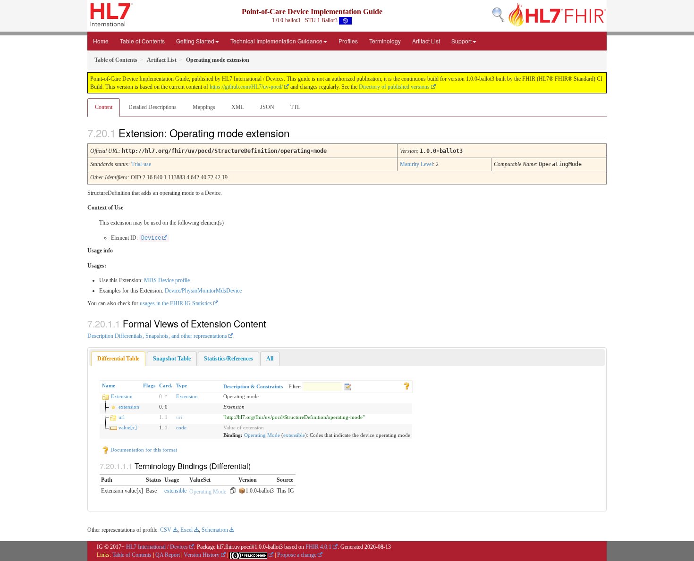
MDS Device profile (167, 280)
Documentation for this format (143, 449)
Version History (202, 555)
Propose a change (296, 555)
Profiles (348, 41)
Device (151, 237)
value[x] (127, 427)
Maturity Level (416, 164)
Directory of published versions (394, 87)
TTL (295, 107)
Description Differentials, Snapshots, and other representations (157, 336)
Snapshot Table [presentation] (172, 358)
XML (237, 107)
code (181, 427)
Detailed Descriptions (152, 107)
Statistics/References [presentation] (228, 358)
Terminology (385, 41)
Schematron (215, 530)
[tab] (118, 359)
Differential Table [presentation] (118, 358)
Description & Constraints (253, 386)
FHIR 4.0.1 (318, 547)
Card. (165, 385)
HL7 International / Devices (157, 547)
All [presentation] (269, 358)
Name (108, 385)
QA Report (167, 555)
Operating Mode (262, 435)
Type (181, 385)
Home (101, 41)
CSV (165, 530)
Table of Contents (142, 41)
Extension (122, 396)
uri (179, 417)
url (121, 417)
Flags (149, 385)
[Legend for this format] (406, 385)
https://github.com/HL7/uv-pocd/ (246, 87)
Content (103, 107)
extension (128, 407)
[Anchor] (297, 132)
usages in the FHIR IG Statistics (176, 303)
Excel (186, 530)
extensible (294, 435)
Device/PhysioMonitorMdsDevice (203, 290)
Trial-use (141, 164)
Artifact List (426, 41)
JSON (267, 107)
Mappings (204, 107)
